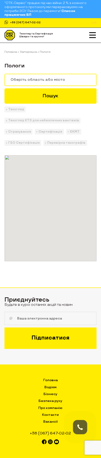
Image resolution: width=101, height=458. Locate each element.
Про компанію (50, 408)
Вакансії (50, 422)
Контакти (50, 415)
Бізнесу (50, 394)
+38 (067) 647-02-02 (25, 22)
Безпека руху (50, 401)
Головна (50, 380)
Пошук (50, 96)
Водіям (50, 387)
